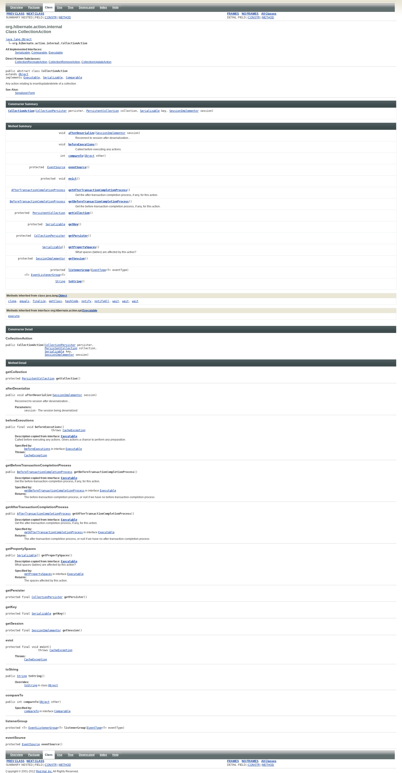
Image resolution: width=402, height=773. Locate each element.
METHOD (65, 17)
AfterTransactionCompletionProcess (38, 190)
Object (23, 74)
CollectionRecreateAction (31, 62)
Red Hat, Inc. (44, 771)
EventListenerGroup (45, 275)
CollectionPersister (51, 111)
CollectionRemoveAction (64, 62)
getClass (55, 301)
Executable (56, 52)
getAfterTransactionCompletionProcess (97, 190)
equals (24, 301)
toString (74, 281)
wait (115, 301)
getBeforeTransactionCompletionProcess (98, 201)
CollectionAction (21, 111)
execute (14, 316)
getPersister (78, 235)
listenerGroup (79, 270)
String (60, 281)
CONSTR (51, 17)
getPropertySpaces (82, 247)
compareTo (75, 155)
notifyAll (101, 301)
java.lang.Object (19, 39)
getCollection (79, 213)
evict (72, 178)
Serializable (22, 52)
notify (86, 301)
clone (12, 301)
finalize (39, 301)
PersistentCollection (102, 111)
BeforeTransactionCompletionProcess (37, 201)
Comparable (39, 52)
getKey (73, 224)
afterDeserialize (81, 133)
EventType (98, 270)
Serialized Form (25, 93)
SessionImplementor (184, 111)
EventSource (56, 167)
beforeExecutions (81, 144)
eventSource (77, 167)
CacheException (74, 430)
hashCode (71, 301)
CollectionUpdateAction (96, 62)
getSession (76, 258)
